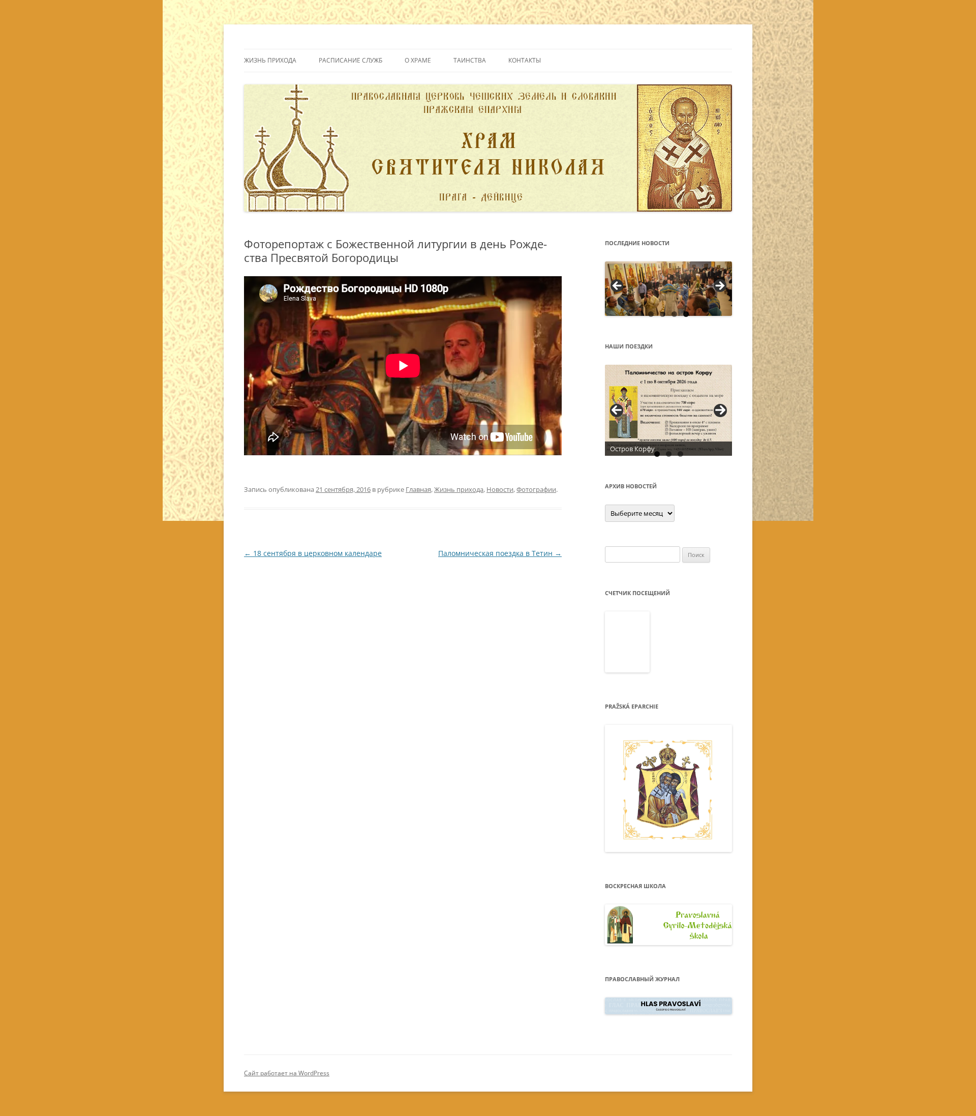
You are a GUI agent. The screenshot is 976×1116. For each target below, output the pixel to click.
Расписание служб (350, 60)
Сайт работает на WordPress (286, 1073)
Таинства (469, 60)
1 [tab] (651, 314)
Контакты (524, 60)
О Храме (418, 60)
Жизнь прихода (270, 60)
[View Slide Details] (668, 288)
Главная (418, 489)
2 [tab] (662, 314)
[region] (668, 288)
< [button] (617, 286)
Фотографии (536, 489)
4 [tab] (686, 314)
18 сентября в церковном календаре (313, 553)
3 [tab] (674, 314)
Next (720, 410)
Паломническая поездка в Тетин (500, 553)
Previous (616, 410)
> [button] (719, 286)
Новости (499, 489)
